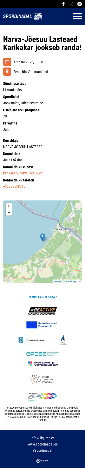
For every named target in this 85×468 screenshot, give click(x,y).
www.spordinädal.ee (43, 444)
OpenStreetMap (73, 281)
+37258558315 (14, 186)
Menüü (64, 16)
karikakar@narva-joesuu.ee (22, 173)
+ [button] (8, 206)
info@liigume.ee (42, 438)
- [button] (8, 212)
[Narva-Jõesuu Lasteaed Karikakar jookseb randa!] (42, 237)
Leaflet (57, 281)
